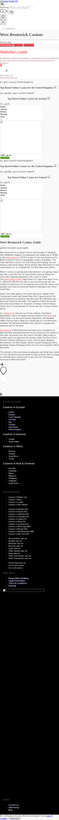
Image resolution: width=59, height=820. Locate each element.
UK (48, 315)
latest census (11, 257)
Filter (6, 45)
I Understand (14, 819)
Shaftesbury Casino (13, 279)
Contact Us (10, 28)
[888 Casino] (21, 153)
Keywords (4, 7)
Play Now (4, 158)
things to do (9, 313)
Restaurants (5, 330)
